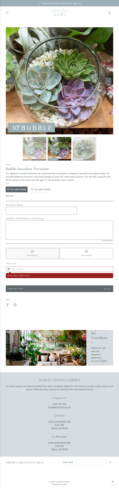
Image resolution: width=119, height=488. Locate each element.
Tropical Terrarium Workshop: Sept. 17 (61, 3)
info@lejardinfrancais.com (59, 407)
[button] (11, 81)
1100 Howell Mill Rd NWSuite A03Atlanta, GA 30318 (59, 445)
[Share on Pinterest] (15, 305)
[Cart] (109, 12)
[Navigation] (6, 12)
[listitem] (32, 253)
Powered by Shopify (59, 484)
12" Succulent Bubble (40, 189)
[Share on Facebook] (7, 305)
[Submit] (109, 462)
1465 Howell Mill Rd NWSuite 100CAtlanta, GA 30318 (59, 424)
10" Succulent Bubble (16, 189)
